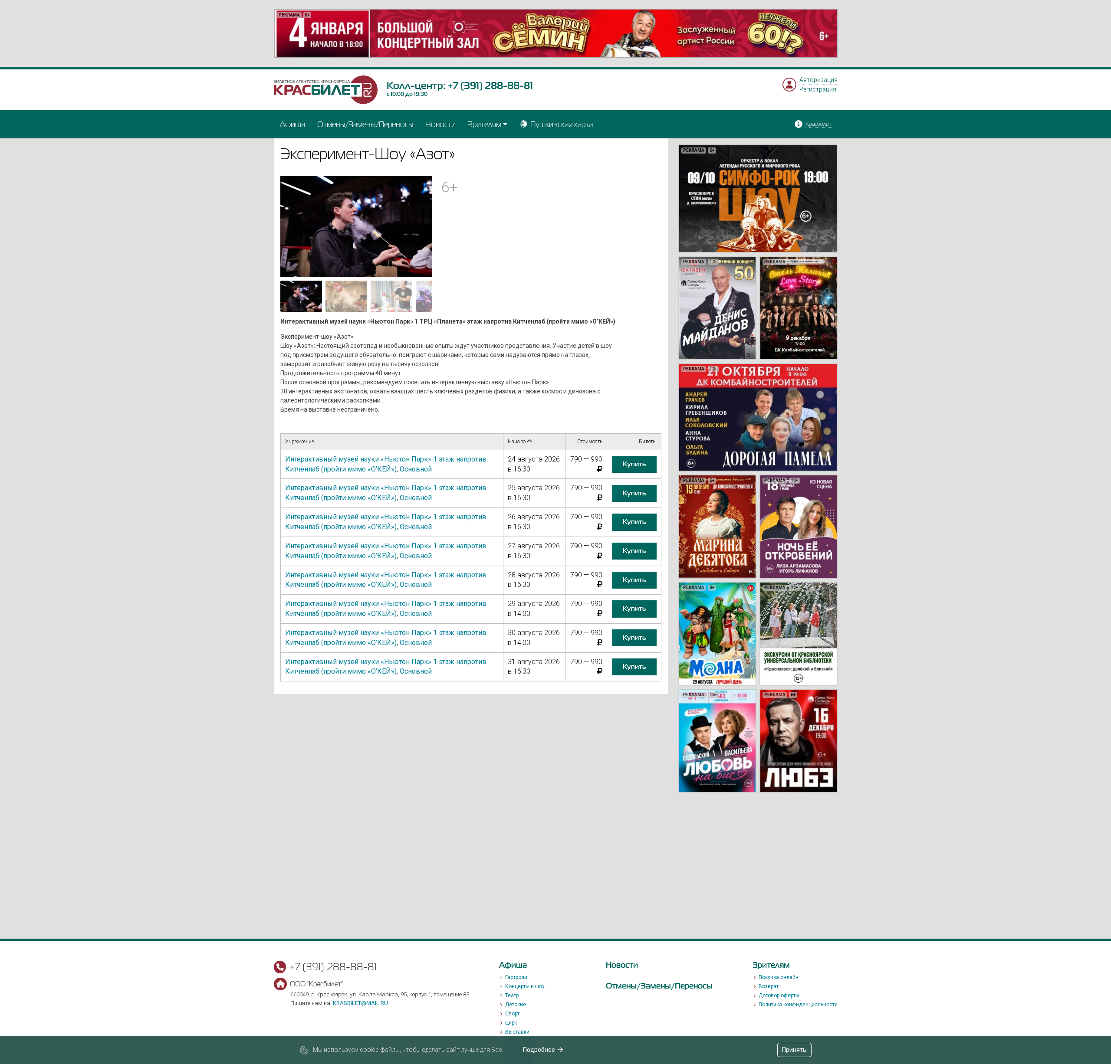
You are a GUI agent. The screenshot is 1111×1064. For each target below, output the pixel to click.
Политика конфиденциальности (798, 1005)
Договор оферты (779, 995)
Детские (515, 1005)
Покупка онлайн (779, 977)
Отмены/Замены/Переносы (365, 124)
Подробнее (539, 1049)
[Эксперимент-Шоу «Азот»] (356, 226)
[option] (556, 33)
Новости (440, 124)
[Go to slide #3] (391, 296)
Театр (512, 995)
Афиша (292, 124)
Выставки (517, 1032)
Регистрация (817, 89)
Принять (794, 1049)
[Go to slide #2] (346, 296)
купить (634, 464)
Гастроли (516, 977)
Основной (416, 469)
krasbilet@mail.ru (360, 1003)
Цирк (511, 1023)
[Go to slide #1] (301, 296)
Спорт (512, 1014)
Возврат (769, 986)
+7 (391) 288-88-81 (490, 85)
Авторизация (818, 79)
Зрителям (484, 124)
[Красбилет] (326, 89)
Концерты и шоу (525, 986)
